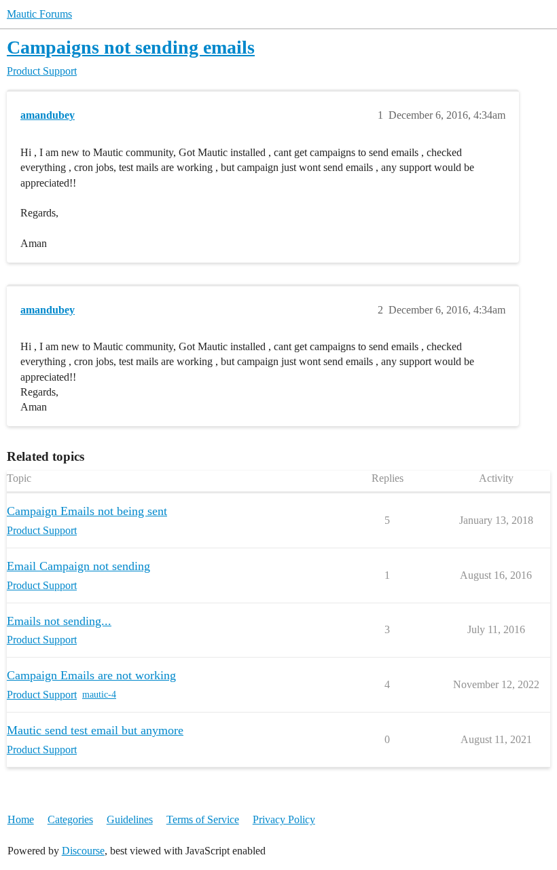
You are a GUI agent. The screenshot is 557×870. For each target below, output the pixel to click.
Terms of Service (202, 819)
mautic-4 (99, 694)
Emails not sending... (59, 621)
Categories (70, 819)
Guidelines (130, 819)
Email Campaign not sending (78, 566)
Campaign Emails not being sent (87, 511)
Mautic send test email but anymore (95, 730)
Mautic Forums (39, 14)
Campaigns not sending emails (131, 47)
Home (20, 819)
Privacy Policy (284, 819)
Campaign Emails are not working (91, 675)
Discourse (83, 850)
